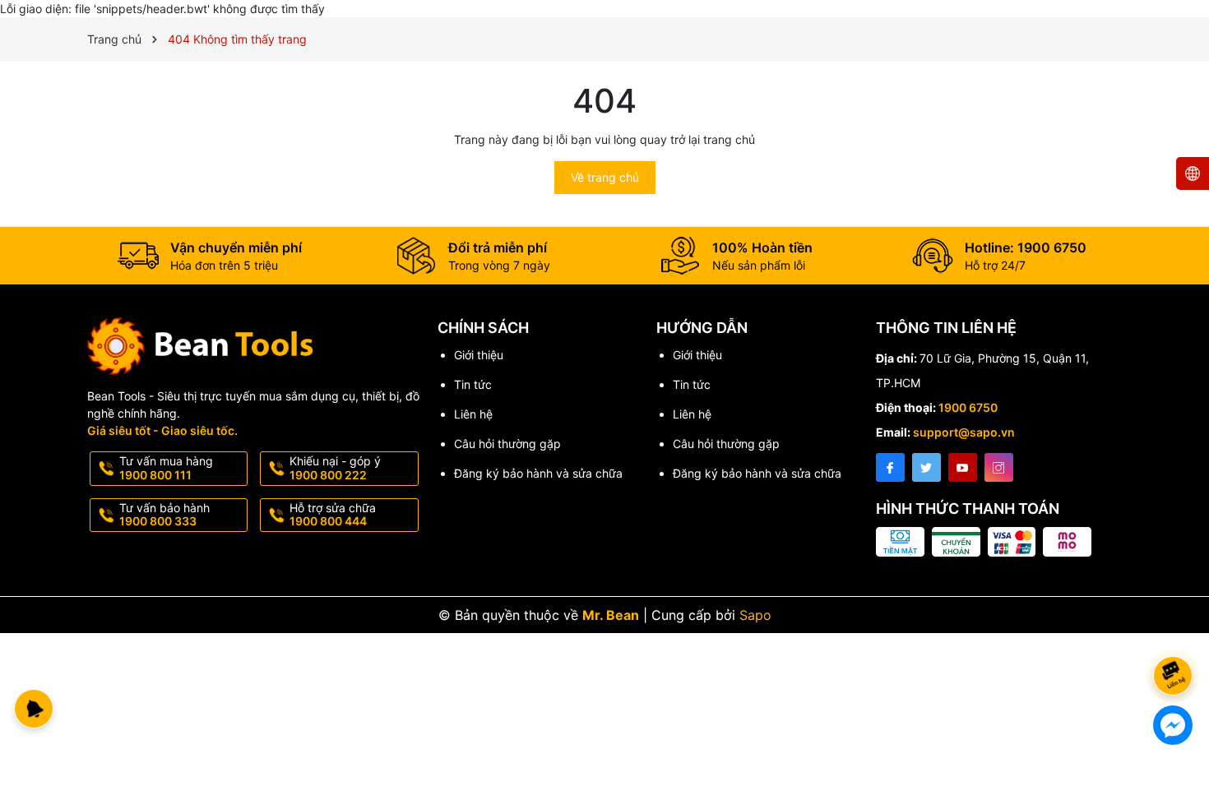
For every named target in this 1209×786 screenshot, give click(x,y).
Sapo (755, 615)
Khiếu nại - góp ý (335, 468)
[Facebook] (890, 467)
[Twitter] (926, 467)
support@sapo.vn (964, 432)
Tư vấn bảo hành (164, 515)
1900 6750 (968, 407)
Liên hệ (473, 414)
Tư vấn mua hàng (166, 468)
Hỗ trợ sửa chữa (333, 515)
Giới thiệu (478, 355)
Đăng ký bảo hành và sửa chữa (538, 473)
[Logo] (254, 346)
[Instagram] (998, 467)
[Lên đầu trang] (1175, 631)
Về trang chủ (605, 177)
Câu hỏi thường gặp (507, 444)
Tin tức (473, 384)
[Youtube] (962, 467)
